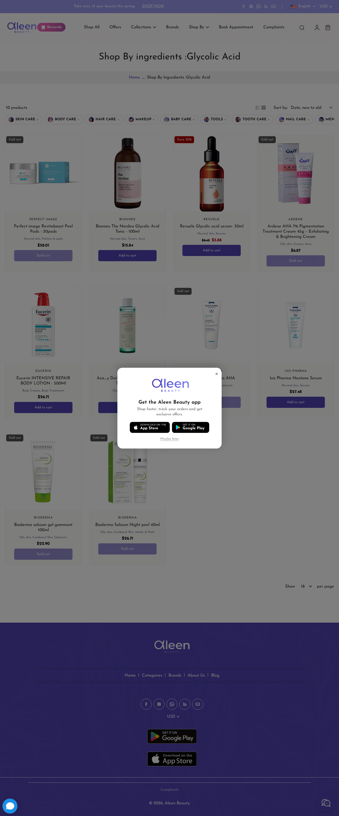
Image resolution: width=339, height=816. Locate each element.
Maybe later (169, 438)
